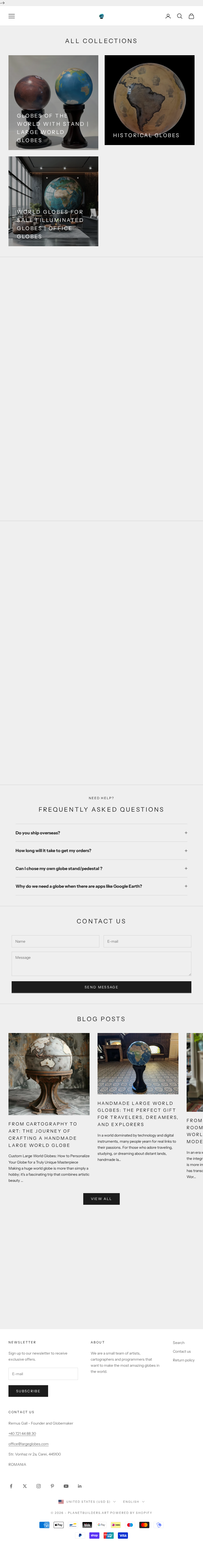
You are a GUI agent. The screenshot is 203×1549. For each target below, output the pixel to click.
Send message (101, 987)
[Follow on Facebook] (11, 1486)
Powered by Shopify (131, 1513)
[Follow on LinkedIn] (79, 1486)
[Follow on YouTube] (66, 1486)
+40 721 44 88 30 (22, 1433)
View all (101, 1199)
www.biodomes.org (101, 1317)
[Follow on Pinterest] (52, 1486)
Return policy (184, 1360)
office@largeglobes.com (28, 1443)
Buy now (101, 759)
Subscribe (28, 1391)
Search (178, 1342)
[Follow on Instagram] (38, 1486)
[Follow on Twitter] (24, 1486)
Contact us (182, 1351)
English (131, 1502)
